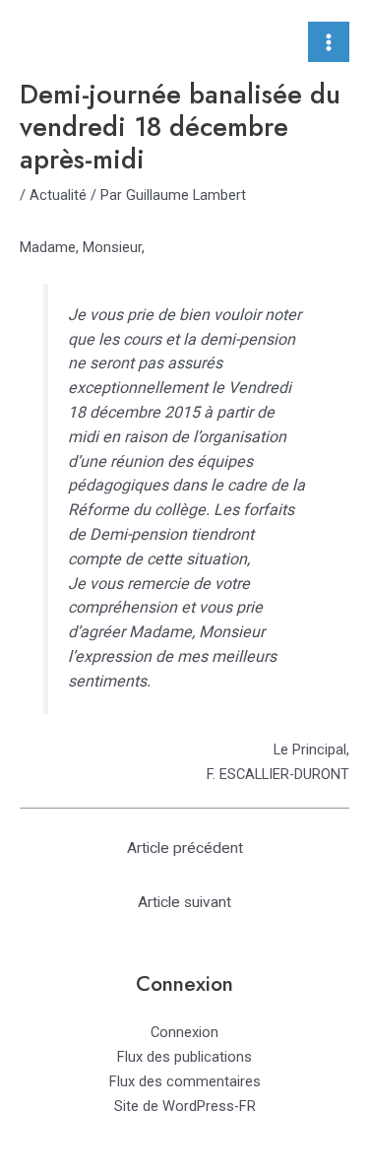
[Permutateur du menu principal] (328, 42)
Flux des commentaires (185, 1081)
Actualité (58, 195)
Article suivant (184, 902)
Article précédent (185, 848)
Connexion (184, 1032)
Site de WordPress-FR (185, 1106)
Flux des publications (184, 1057)
